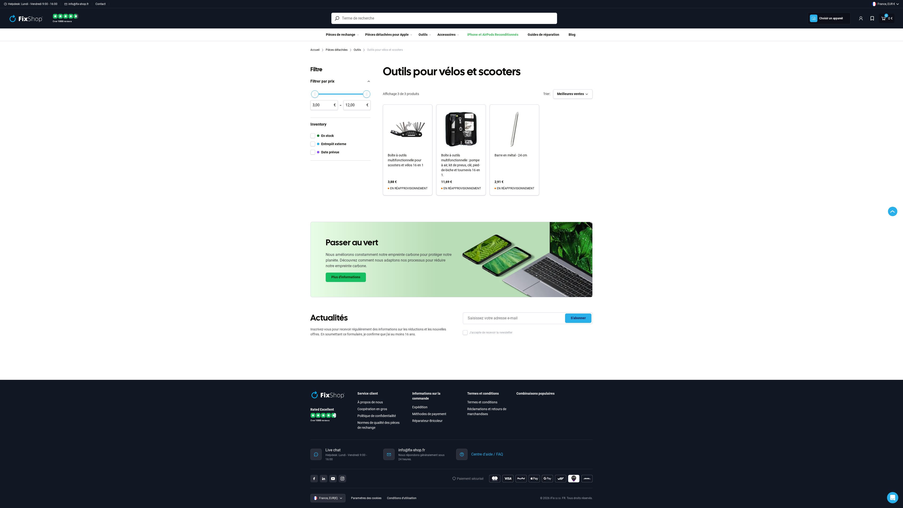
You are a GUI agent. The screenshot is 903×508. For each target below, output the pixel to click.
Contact (100, 4)
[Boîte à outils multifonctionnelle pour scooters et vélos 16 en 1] (408, 129)
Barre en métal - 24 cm (511, 155)
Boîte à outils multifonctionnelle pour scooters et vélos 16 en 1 (406, 160)
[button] (340, 81)
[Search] (337, 18)
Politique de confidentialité (376, 416)
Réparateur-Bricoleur (427, 421)
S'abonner (578, 318)
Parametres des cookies (366, 498)
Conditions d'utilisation (401, 498)
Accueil (315, 50)
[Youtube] (333, 478)
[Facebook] (314, 478)
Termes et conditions (482, 402)
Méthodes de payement (429, 414)
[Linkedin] (323, 478)
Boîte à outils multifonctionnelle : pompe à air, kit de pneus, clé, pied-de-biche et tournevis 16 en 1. (460, 165)
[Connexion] (861, 18)
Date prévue (330, 152)
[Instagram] (342, 478)
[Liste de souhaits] (872, 18)
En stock (327, 136)
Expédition (420, 407)
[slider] (315, 94)
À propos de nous (370, 402)
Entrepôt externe (333, 144)
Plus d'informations (345, 277)
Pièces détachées (337, 50)
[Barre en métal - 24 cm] (514, 129)
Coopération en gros (372, 409)
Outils (358, 50)
